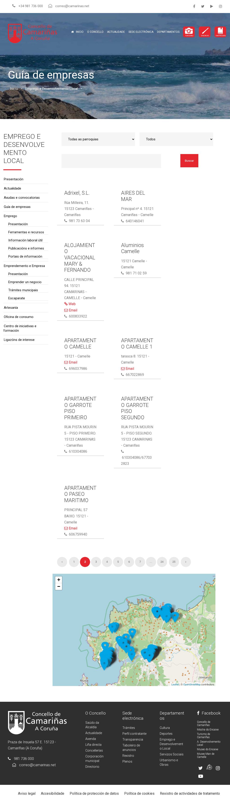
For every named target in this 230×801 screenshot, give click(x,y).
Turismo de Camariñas (203, 736)
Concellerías (94, 750)
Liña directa (93, 744)
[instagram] (220, 6)
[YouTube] (211, 6)
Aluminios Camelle (132, 248)
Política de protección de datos (94, 793)
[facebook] (194, 6)
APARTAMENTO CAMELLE (80, 344)
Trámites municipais (23, 290)
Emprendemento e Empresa (24, 266)
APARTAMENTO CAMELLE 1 (137, 344)
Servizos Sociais (172, 754)
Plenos (127, 761)
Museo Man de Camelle (205, 755)
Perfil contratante (134, 733)
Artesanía (11, 308)
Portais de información (25, 256)
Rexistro (128, 755)
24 (162, 561)
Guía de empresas (17, 207)
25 (173, 561)
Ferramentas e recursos (26, 232)
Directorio (92, 766)
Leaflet (175, 684)
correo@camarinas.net (37, 765)
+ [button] (58, 580)
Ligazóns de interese (19, 340)
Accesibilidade (52, 793)
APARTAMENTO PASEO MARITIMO (80, 494)
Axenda (90, 739)
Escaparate (16, 298)
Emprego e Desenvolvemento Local (171, 744)
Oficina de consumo (18, 317)
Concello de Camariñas (203, 723)
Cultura (165, 728)
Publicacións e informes (26, 248)
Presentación (13, 179)
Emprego (10, 216)
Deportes (166, 733)
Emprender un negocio (25, 282)
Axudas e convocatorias (22, 198)
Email (72, 310)
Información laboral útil (25, 240)
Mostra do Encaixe (208, 729)
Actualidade (116, 31)
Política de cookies (139, 793)
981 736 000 (24, 759)
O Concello (95, 713)
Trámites (128, 728)
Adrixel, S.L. (77, 193)
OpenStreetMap (192, 684)
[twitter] (202, 6)
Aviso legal (26, 793)
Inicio (80, 31)
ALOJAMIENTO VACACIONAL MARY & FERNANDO (79, 257)
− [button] (58, 586)
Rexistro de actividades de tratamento (190, 793)
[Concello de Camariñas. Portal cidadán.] (32, 33)
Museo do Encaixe (207, 749)
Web (72, 304)
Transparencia (132, 739)
